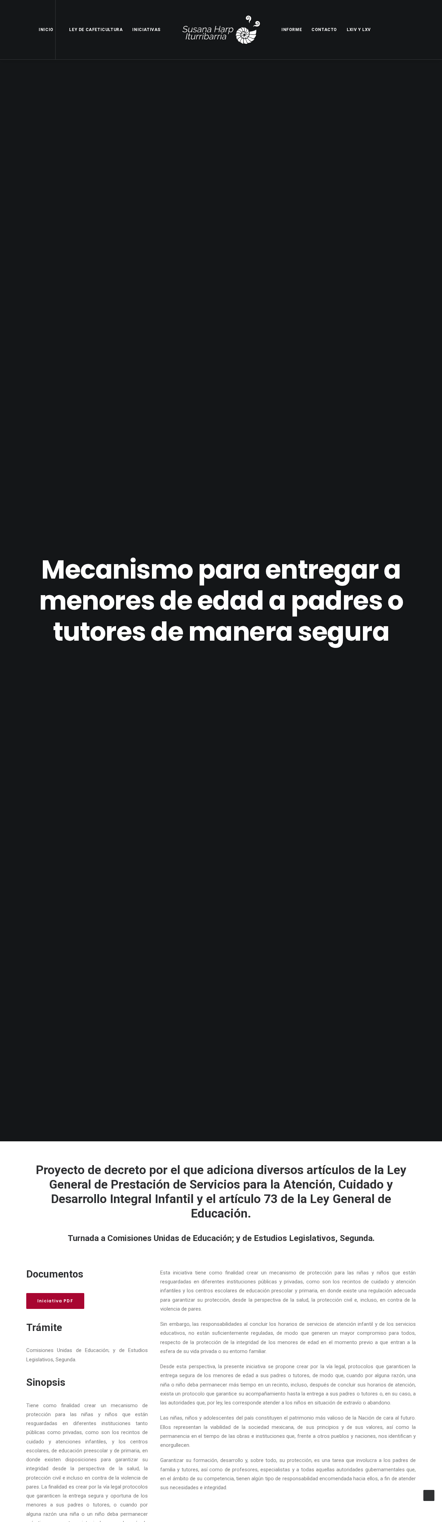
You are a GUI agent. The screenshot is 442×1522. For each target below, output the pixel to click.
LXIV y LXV (359, 29)
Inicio (46, 29)
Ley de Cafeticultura (96, 29)
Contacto (324, 29)
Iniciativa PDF (55, 1301)
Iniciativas (146, 29)
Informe (291, 29)
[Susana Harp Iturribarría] (221, 29)
